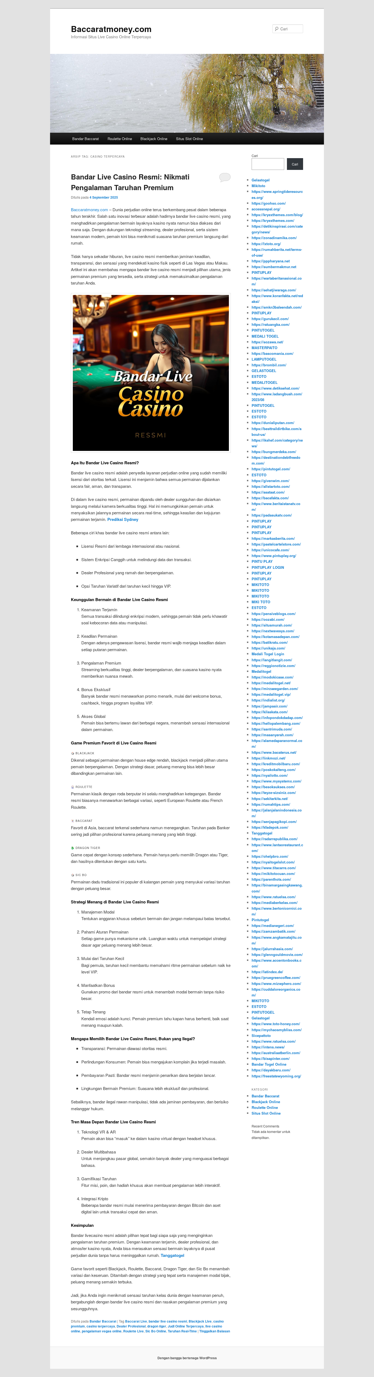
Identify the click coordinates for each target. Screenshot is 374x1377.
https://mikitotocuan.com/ (273, 873)
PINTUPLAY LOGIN (268, 567)
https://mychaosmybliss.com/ (277, 1029)
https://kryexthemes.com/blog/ (277, 214)
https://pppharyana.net (271, 260)
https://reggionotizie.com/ (273, 665)
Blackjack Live (200, 1321)
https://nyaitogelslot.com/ (273, 862)
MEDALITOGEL (265, 382)
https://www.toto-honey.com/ (276, 1023)
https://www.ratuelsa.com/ (274, 896)
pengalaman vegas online (102, 1331)
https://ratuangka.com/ (271, 324)
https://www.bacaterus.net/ (274, 752)
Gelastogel (261, 179)
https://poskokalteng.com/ (274, 769)
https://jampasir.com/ (269, 706)
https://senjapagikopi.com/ (274, 821)
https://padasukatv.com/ (272, 515)
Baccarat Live (136, 1321)
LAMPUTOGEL (264, 359)
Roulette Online (120, 138)
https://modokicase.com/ (273, 677)
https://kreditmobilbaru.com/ (276, 763)
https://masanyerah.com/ (273, 734)
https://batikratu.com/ (270, 642)
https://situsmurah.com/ (272, 625)
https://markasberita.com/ (273, 538)
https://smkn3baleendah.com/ (277, 307)
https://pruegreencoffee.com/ (276, 977)
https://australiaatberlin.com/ (276, 1052)
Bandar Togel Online (269, 1064)
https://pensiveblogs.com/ (274, 613)
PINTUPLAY (262, 272)
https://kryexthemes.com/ (273, 220)
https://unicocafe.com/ (270, 549)
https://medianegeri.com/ (273, 925)
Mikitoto (258, 185)
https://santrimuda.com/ (272, 729)
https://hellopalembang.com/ (276, 723)
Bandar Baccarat (85, 138)
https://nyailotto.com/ (270, 775)
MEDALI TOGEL (265, 336)
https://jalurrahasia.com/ (272, 948)
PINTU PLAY (262, 561)
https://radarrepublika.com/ (275, 838)
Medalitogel (261, 671)
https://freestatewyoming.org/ (276, 1076)
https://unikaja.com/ (268, 648)
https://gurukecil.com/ (270, 318)
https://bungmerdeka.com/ (274, 451)
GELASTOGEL (264, 370)
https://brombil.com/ (269, 364)
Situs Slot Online (189, 138)
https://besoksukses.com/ (273, 786)
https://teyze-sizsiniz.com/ (274, 792)
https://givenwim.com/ (270, 480)
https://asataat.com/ (268, 492)
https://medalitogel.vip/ (271, 694)
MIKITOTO (260, 584)
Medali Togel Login (268, 653)
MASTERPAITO (264, 347)
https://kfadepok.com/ (270, 827)
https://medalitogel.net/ (271, 682)
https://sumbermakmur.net (274, 266)
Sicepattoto (261, 1035)
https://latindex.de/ (267, 971)
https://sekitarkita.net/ (270, 798)
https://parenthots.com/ (271, 879)
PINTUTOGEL (263, 330)
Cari (255, 155)
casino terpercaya (101, 1326)
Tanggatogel (262, 833)
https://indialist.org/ (268, 700)
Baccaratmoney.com (111, 28)
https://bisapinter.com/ (271, 1058)
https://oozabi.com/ (268, 619)
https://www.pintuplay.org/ (274, 555)
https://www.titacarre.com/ (274, 867)
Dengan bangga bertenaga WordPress (187, 1357)
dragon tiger (156, 1326)
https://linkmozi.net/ (269, 758)
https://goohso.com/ (269, 203)
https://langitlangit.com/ (272, 659)
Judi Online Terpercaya (186, 1326)
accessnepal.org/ (266, 208)
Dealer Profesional (131, 1326)
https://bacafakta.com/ (270, 497)
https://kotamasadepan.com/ (276, 636)
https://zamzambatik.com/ (273, 931)
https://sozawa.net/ (267, 341)
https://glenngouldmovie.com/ (277, 954)
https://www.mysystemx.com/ (276, 781)
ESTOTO (259, 376)
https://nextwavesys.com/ (273, 630)
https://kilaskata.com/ (270, 711)
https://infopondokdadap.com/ (277, 717)
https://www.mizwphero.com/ (276, 983)
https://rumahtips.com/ (271, 804)
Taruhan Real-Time (182, 1331)
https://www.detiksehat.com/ (276, 388)
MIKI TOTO (261, 601)
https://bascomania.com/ (273, 353)
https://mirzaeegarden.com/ (275, 688)
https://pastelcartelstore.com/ (276, 544)
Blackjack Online (153, 138)
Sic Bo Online (155, 1331)
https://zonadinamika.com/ (274, 237)
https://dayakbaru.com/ (271, 1069)
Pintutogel (260, 919)
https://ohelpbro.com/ (270, 856)
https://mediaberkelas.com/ (275, 902)
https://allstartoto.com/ (271, 486)
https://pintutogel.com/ (271, 468)
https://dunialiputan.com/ (273, 422)
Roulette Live (133, 1331)
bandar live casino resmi (168, 1321)
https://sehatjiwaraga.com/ (274, 289)
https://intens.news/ (268, 1047)
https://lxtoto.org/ (266, 243)
